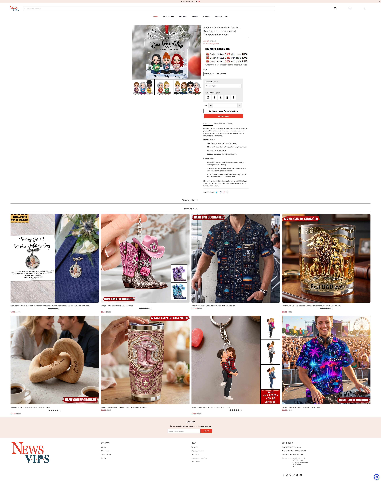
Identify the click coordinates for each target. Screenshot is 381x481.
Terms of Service (106, 454)
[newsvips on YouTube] (300, 475)
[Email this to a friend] (227, 192)
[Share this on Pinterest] (224, 192)
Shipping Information (197, 451)
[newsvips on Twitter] (297, 475)
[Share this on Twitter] (216, 192)
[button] (183, 16)
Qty (206, 105)
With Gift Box (209, 74)
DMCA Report (195, 461)
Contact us (194, 447)
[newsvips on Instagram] (286, 475)
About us (103, 447)
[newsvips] (14, 9)
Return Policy (195, 454)
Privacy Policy (105, 451)
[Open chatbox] (376, 477)
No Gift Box (221, 74)
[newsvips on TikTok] (293, 475)
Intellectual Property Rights (199, 458)
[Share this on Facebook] (220, 192)
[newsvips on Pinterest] (290, 475)
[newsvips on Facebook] (283, 475)
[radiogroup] (223, 97)
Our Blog (103, 458)
